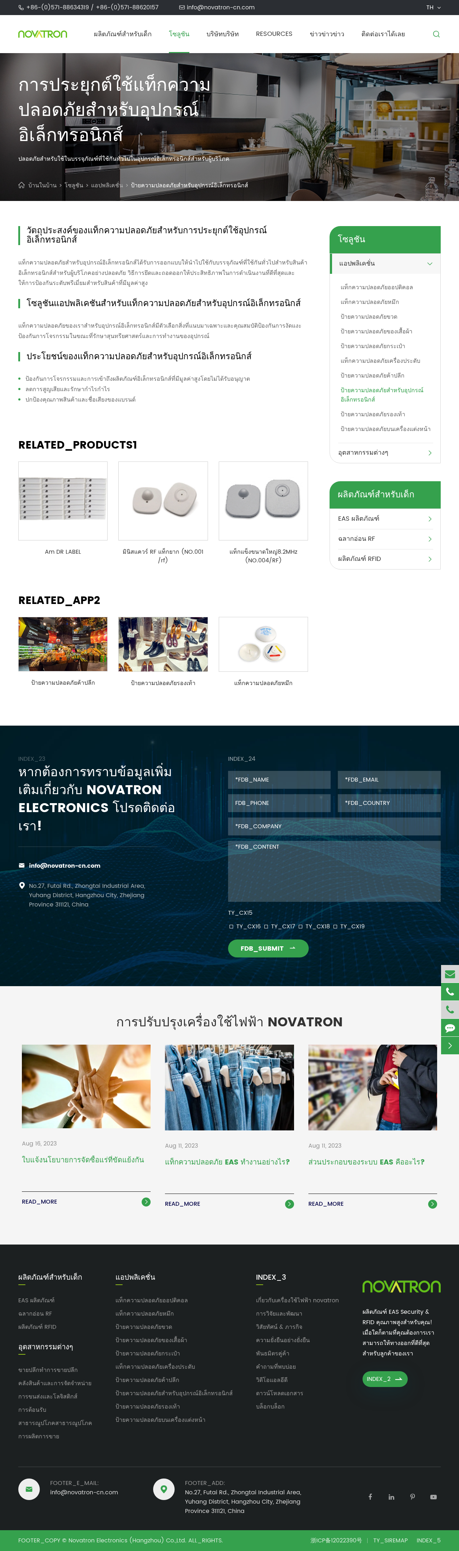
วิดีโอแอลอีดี (272, 1380)
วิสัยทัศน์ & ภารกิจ (279, 1327)
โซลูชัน (179, 34)
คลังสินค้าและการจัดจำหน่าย (54, 1383)
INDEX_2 (385, 1379)
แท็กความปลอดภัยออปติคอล (377, 287)
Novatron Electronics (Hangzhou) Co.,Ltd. (127, 1540)
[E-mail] (450, 974)
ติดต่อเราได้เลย (383, 34)
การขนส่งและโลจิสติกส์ (47, 1396)
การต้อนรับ (32, 1410)
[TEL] (450, 992)
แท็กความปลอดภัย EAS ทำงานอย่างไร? (227, 1163)
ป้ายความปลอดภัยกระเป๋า (373, 346)
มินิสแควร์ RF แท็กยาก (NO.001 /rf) (163, 556)
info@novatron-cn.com (221, 7)
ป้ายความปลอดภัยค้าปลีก (63, 683)
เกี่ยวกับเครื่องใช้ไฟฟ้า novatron (297, 1300)
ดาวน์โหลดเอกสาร (279, 1393)
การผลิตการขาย (38, 1436)
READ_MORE (85, 1201)
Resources (274, 34)
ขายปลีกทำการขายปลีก (48, 1370)
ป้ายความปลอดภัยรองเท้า (163, 683)
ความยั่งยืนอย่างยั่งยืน (283, 1340)
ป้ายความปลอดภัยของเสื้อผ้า (376, 331)
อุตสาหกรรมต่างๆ (363, 452)
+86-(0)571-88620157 (127, 7)
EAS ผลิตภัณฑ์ (358, 518)
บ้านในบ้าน (42, 185)
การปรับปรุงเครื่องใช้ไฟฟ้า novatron (229, 1022)
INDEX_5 (429, 1540)
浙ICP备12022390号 (336, 1540)
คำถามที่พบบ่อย (276, 1367)
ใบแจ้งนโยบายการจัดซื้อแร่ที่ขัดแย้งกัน (83, 1161)
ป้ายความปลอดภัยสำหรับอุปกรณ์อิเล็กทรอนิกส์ (189, 185)
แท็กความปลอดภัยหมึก (263, 683)
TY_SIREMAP (390, 1540)
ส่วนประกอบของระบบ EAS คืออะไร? (366, 1163)
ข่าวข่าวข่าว (327, 34)
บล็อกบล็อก (270, 1406)
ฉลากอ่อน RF (356, 538)
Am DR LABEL (63, 552)
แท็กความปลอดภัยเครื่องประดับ (380, 361)
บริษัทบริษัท (223, 34)
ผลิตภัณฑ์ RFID (359, 558)
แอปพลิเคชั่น (107, 185)
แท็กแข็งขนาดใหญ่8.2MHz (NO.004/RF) (263, 556)
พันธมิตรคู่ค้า (272, 1353)
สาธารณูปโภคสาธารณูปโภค (55, 1423)
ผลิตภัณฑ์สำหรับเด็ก (123, 34)
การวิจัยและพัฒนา (279, 1313)
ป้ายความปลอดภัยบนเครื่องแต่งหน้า (386, 429)
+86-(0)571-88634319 (58, 7)
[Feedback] (450, 1027)
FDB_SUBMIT (268, 948)
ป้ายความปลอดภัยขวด (369, 317)
